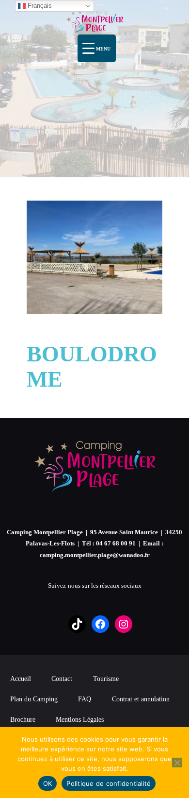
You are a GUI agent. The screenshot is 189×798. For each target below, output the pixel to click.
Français (39, 5)
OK (47, 783)
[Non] (177, 762)
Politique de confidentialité (108, 783)
